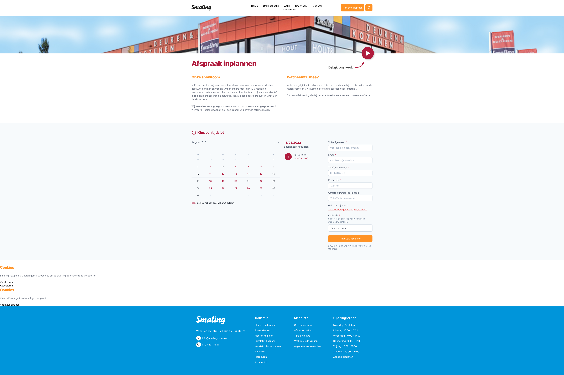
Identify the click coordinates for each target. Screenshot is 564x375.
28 (248, 188)
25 (210, 188)
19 (223, 181)
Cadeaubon (289, 9)
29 (261, 188)
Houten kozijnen (264, 335)
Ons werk (318, 5)
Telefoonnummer (338, 167)
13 (236, 174)
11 (210, 174)
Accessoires (261, 362)
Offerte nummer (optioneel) (343, 192)
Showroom (301, 5)
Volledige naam (337, 142)
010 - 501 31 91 (210, 344)
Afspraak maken (303, 330)
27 (236, 188)
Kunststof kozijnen (265, 340)
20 (235, 181)
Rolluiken (260, 351)
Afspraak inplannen (350, 238)
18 (210, 181)
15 (261, 174)
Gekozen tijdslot (338, 205)
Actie (287, 5)
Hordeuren (261, 356)
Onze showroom (303, 325)
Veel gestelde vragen (306, 340)
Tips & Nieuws (302, 335)
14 (248, 174)
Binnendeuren (262, 330)
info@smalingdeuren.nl (214, 338)
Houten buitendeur (265, 325)
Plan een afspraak (352, 7)
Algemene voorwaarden (307, 346)
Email (332, 154)
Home (254, 5)
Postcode (334, 180)
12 (223, 174)
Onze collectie (271, 5)
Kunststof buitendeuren (268, 346)
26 (223, 188)
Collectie (334, 215)
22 (261, 181)
